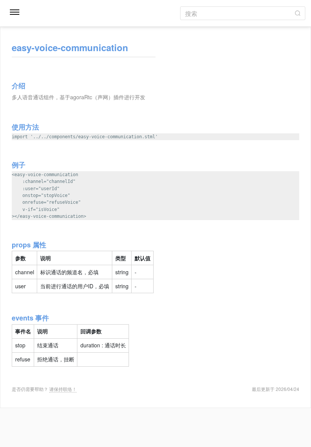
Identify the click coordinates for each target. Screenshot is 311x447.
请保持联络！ (63, 389)
